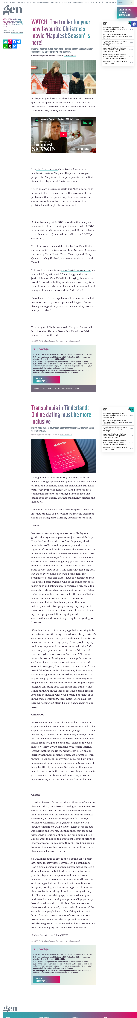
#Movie (77, 388)
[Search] (131, 2)
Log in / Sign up (111, 2)
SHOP (87, 2)
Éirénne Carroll (66, 435)
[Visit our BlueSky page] (96, 2)
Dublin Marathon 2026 (41, 2)
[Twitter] (19, 42)
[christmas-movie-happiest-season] (63, 77)
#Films (57, 388)
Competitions (78, 2)
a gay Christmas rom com (76, 270)
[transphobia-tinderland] (63, 456)
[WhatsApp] (5, 46)
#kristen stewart (67, 388)
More (92, 2)
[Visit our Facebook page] (100, 2)
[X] (10, 46)
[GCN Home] (13, 10)
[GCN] (10, 1011)
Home (6, 2)
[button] (134, 24)
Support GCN (66, 2)
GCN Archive (55, 2)
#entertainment (48, 388)
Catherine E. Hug (70, 56)
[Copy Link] (10, 42)
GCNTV (29, 2)
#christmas (37, 388)
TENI (65, 935)
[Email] (5, 42)
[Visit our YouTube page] (103, 2)
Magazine (20, 2)
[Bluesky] (14, 46)
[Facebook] (14, 42)
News (12, 2)
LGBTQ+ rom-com (47, 169)
